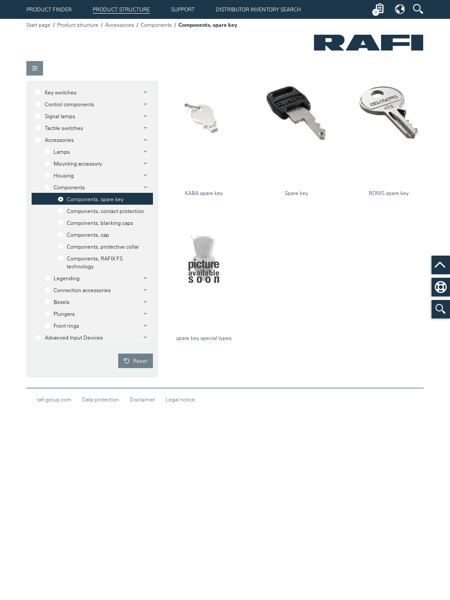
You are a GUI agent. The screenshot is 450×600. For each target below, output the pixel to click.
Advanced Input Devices (74, 337)
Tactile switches (64, 127)
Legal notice (180, 399)
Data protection (100, 399)
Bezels (61, 301)
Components (156, 24)
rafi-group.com (54, 399)
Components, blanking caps (100, 222)
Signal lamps (60, 115)
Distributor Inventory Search (258, 9)
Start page (38, 24)
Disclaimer (142, 399)
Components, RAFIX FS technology (95, 262)
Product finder (49, 9)
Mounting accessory (78, 163)
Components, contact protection (105, 210)
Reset (139, 360)
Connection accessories (82, 289)
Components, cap (88, 234)
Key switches (60, 92)
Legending (67, 278)
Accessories (119, 24)
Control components (69, 104)
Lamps (62, 151)
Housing (64, 175)
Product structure (121, 9)
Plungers (64, 313)
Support (183, 9)
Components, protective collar (103, 246)
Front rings (66, 325)
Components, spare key (95, 198)
